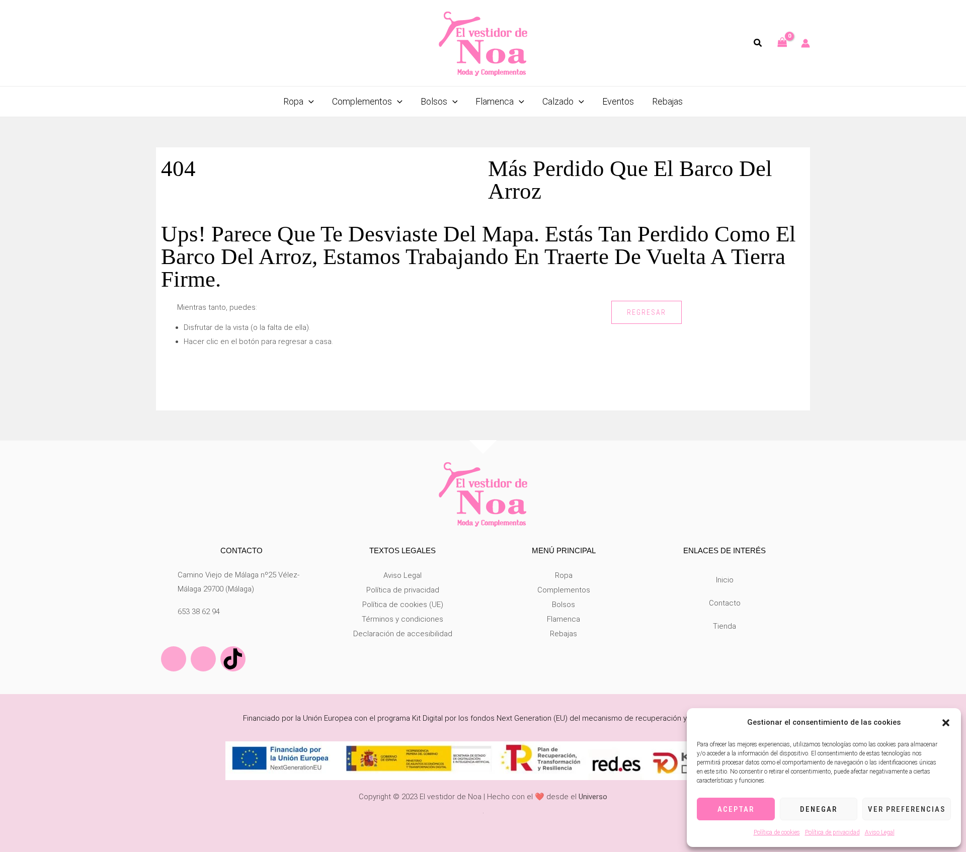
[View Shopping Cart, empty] (782, 43)
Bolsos (563, 604)
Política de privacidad (832, 832)
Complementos (563, 589)
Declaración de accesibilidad (402, 633)
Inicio (725, 579)
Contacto (725, 603)
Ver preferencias (906, 809)
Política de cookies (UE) (402, 604)
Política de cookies (777, 832)
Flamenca (563, 619)
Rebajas (563, 633)
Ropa (564, 575)
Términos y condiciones (402, 619)
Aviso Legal (880, 832)
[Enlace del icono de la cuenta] (805, 43)
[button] (946, 723)
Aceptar (735, 809)
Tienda (724, 626)
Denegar (818, 809)
